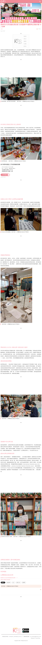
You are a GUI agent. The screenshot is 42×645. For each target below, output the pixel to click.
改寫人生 (18, 582)
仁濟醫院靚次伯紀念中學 (7, 574)
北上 (13, 582)
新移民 (23, 582)
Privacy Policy (37, 638)
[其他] (37, 29)
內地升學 (8, 582)
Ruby (40, 28)
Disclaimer (32, 638)
